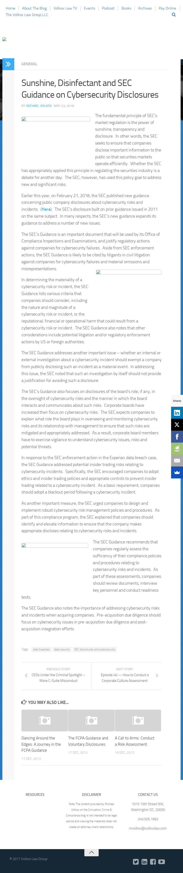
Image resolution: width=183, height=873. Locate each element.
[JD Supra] (170, 862)
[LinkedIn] (144, 862)
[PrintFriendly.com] (177, 449)
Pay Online (167, 8)
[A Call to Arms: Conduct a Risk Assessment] (138, 721)
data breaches (41, 649)
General (29, 64)
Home (10, 8)
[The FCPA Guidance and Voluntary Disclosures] (91, 721)
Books (126, 8)
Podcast (108, 8)
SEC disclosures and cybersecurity (94, 649)
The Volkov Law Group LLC (27, 14)
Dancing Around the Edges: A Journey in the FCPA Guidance (41, 744)
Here (46, 209)
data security (62, 649)
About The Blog (34, 8)
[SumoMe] (177, 472)
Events (89, 8)
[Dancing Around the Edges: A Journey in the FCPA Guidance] (44, 721)
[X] (177, 425)
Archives (145, 8)
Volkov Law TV (65, 8)
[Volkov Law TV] (161, 862)
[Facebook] (153, 862)
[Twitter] (135, 862)
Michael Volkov (39, 106)
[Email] (177, 460)
